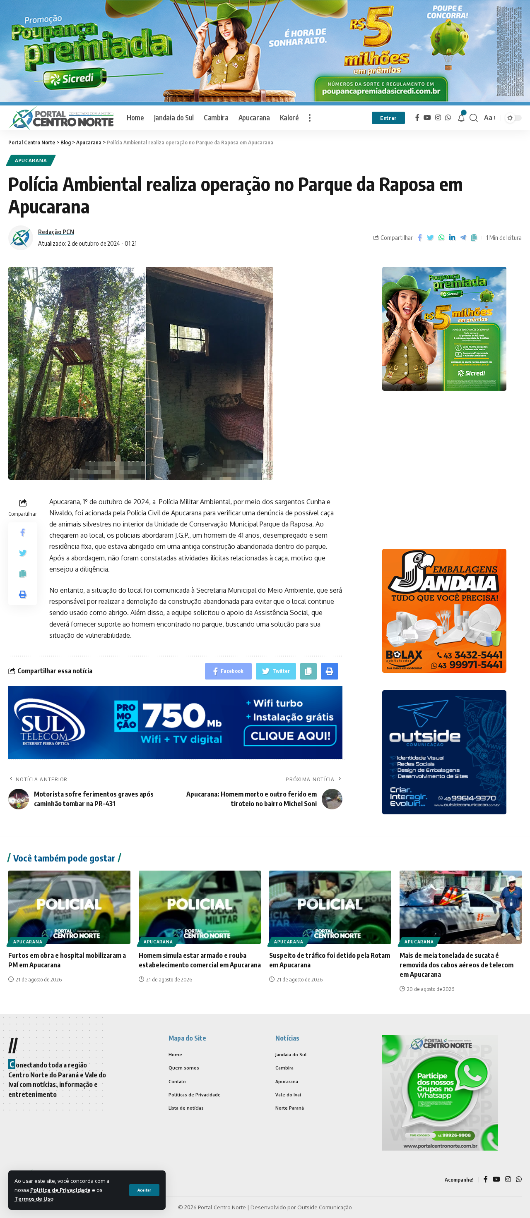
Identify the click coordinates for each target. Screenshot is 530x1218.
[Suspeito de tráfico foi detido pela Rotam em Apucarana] (330, 907)
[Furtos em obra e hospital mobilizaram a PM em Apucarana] (69, 907)
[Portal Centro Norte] (60, 117)
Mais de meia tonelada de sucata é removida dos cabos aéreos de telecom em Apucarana (456, 965)
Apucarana (31, 160)
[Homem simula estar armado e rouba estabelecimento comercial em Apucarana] (200, 907)
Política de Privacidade (60, 1190)
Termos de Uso (33, 1198)
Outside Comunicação (324, 1207)
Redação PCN (56, 231)
